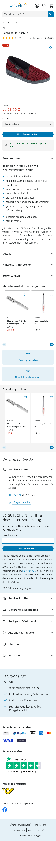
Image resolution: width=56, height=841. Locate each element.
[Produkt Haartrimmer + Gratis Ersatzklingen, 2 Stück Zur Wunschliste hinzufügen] (25, 295)
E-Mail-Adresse (9, 535)
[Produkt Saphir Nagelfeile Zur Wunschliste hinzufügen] (51, 295)
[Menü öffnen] (4, 6)
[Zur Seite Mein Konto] (36, 5)
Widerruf (38, 830)
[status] (24, 14)
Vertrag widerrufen (21, 824)
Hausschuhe (12, 22)
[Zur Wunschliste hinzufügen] (50, 47)
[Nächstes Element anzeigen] (52, 344)
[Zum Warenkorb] (51, 5)
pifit (4, 28)
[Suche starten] (51, 14)
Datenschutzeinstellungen (28, 835)
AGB (30, 830)
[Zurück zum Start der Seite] (53, 820)
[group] (28, 70)
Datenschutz (29, 570)
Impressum (40, 824)
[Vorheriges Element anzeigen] (4, 344)
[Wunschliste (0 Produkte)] (44, 5)
